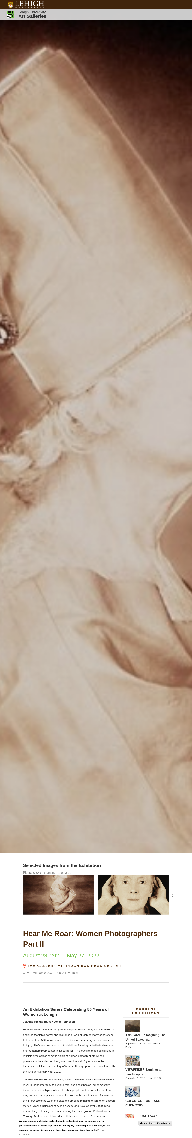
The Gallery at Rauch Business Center (74, 966)
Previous (20, 894)
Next (172, 894)
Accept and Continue (155, 1123)
